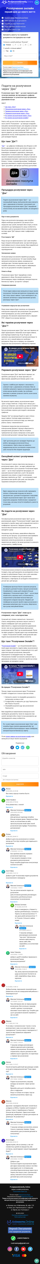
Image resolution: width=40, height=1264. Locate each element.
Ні (13, 51)
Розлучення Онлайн (9, 646)
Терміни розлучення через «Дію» (16, 111)
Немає (8, 45)
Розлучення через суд (20, 1191)
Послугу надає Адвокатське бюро (16, 18)
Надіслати (20, 784)
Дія (3, 146)
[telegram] (22, 748)
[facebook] (12, 748)
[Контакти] (36, 1261)
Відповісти (9, 796)
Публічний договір (20, 1217)
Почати (20, 62)
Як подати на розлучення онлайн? (16, 118)
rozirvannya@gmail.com (20, 1243)
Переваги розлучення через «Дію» (17, 113)
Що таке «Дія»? (10, 107)
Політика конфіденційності (20, 1215)
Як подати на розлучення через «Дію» (18, 116)
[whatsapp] (28, 748)
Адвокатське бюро (18, 67)
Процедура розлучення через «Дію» (18, 109)
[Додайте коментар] (20, 761)
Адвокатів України (23, 69)
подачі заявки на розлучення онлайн (18, 736)
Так (7, 51)
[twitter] (17, 748)
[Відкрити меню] (37, 2)
